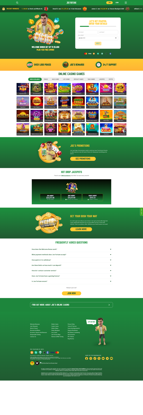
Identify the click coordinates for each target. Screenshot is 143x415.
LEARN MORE (81, 229)
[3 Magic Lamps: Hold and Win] (92, 116)
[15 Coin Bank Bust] (36, 89)
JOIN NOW (71, 293)
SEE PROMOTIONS (83, 159)
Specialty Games (78, 79)
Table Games (91, 79)
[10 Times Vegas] (64, 102)
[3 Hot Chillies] (64, 129)
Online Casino (54, 324)
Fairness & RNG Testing (57, 336)
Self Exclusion (71, 334)
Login (116, 2)
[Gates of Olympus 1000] (78, 116)
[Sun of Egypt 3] (36, 102)
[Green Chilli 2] (106, 116)
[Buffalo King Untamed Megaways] (23, 129)
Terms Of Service (72, 326)
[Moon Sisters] (92, 102)
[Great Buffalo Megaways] (120, 129)
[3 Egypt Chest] (120, 116)
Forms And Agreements (74, 328)
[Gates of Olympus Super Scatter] (50, 102)
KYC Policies (71, 336)
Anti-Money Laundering (74, 332)
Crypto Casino (55, 326)
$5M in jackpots (66, 175)
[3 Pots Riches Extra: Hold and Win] (64, 89)
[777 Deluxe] (36, 116)
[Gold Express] (78, 89)
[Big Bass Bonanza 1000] (36, 129)
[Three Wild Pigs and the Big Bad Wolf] (50, 116)
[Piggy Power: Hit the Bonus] (106, 89)
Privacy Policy (71, 324)
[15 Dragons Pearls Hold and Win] (50, 89)
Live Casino (66, 79)
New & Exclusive (35, 79)
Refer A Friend (34, 328)
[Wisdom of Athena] (106, 102)
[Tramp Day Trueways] (50, 129)
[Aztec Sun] (23, 116)
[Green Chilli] (78, 102)
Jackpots (102, 79)
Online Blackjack (55, 330)
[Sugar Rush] (23, 102)
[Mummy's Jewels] (120, 102)
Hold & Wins (55, 79)
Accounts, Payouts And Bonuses (38, 332)
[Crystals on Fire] (23, 89)
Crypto (111, 79)
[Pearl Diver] (106, 129)
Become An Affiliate (35, 330)
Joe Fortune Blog (55, 334)
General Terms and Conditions (79, 368)
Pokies (46, 79)
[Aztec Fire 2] (92, 89)
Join (109, 2)
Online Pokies (54, 328)
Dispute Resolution (73, 330)
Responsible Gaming (35, 334)
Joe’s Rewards (34, 326)
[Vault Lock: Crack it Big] (78, 129)
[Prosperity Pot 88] (64, 116)
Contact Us (33, 336)
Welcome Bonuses (35, 324)
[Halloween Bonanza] (92, 129)
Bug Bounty (71, 338)
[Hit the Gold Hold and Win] (120, 89)
